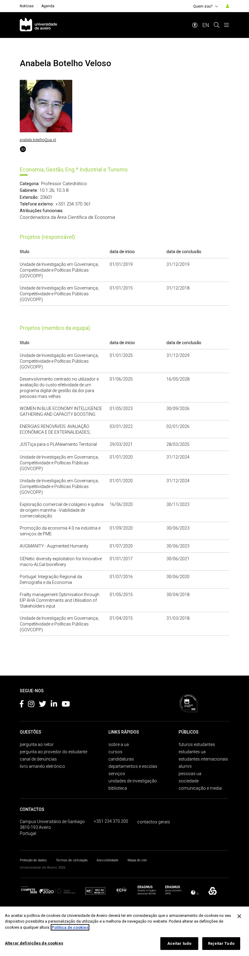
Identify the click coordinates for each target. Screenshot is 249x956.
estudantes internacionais (203, 759)
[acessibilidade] (195, 25)
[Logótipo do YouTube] (66, 705)
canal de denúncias (38, 759)
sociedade (189, 780)
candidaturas (121, 759)
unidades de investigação (132, 780)
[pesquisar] (216, 25)
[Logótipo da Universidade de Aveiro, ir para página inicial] (38, 25)
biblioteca (117, 788)
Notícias (27, 6)
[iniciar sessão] (227, 6)
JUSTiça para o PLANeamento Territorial (58, 444)
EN (205, 25)
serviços (116, 773)
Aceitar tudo (179, 943)
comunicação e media (200, 788)
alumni (185, 766)
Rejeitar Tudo (221, 943)
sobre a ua (118, 744)
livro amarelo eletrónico (42, 766)
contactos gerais (153, 821)
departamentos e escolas (132, 766)
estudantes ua (192, 751)
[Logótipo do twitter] (42, 705)
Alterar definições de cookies (34, 943)
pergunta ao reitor (37, 744)
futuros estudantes (197, 744)
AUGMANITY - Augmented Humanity (54, 546)
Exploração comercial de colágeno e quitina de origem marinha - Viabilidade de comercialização (62, 510)
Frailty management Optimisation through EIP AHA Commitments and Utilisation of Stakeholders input (59, 600)
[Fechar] (239, 916)
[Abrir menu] (226, 25)
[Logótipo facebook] (21, 705)
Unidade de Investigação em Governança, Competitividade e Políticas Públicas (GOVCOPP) (59, 270)
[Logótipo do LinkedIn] (54, 705)
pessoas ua (190, 773)
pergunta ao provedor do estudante (53, 751)
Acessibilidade (107, 860)
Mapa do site (137, 860)
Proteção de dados (33, 860)
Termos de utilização (71, 860)
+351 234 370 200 (111, 821)
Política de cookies (70, 927)
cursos (115, 751)
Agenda (47, 6)
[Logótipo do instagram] (31, 705)
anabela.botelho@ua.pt (38, 140)
